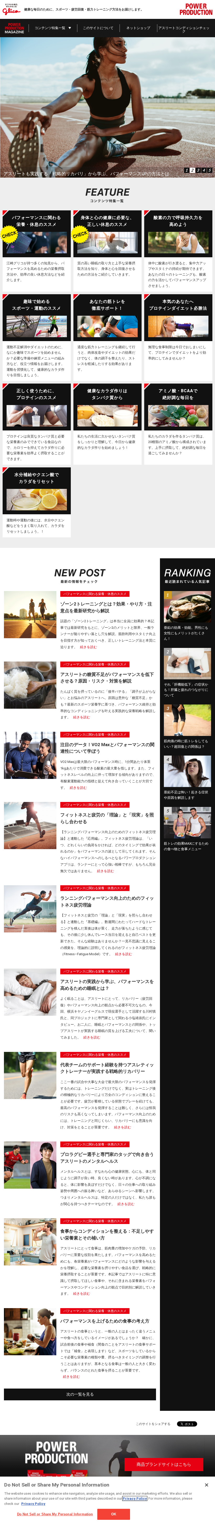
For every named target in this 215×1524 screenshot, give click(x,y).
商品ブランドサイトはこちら (164, 1464)
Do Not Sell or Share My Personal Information (55, 1514)
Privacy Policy (135, 1498)
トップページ (14, 28)
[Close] (206, 1485)
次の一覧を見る (80, 1394)
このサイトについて (98, 28)
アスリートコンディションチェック (183, 29)
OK (113, 1514)
